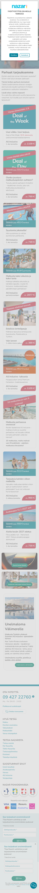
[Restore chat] (33, 885)
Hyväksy (14, 55)
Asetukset (24, 55)
